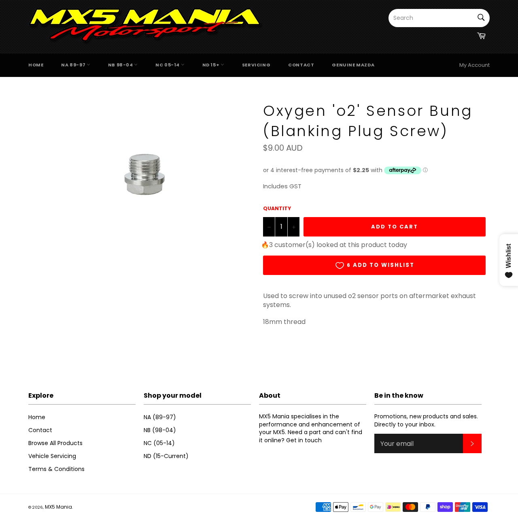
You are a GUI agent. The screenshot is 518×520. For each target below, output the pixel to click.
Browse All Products (55, 443)
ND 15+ (211, 65)
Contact (301, 65)
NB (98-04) (160, 430)
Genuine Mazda (353, 65)
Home (35, 65)
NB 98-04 (121, 65)
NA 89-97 (73, 65)
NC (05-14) (159, 443)
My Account (474, 65)
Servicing (256, 65)
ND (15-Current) (166, 456)
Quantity (277, 208)
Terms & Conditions (56, 469)
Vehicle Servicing (52, 456)
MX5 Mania (58, 506)
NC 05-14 (167, 65)
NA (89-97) (160, 417)
